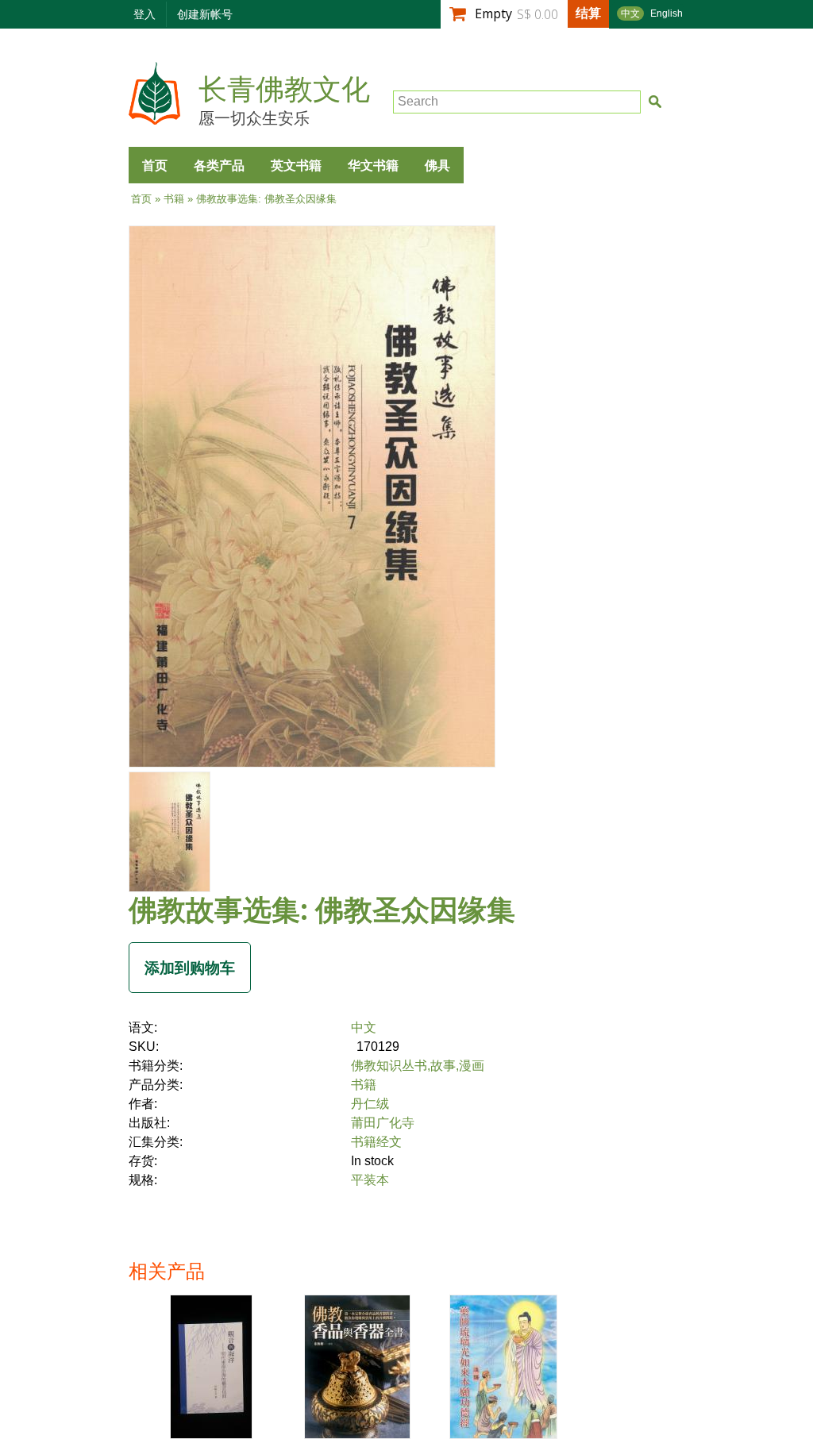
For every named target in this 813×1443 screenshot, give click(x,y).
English (666, 13)
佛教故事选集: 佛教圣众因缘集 (322, 909)
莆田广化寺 (382, 1122)
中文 (630, 13)
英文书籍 (296, 165)
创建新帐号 (205, 13)
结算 (588, 12)
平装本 (370, 1180)
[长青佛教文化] (154, 117)
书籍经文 (376, 1142)
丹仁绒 (370, 1103)
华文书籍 (373, 165)
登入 (144, 13)
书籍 (174, 199)
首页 (155, 165)
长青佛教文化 (284, 89)
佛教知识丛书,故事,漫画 (417, 1065)
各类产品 (219, 165)
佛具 (437, 165)
